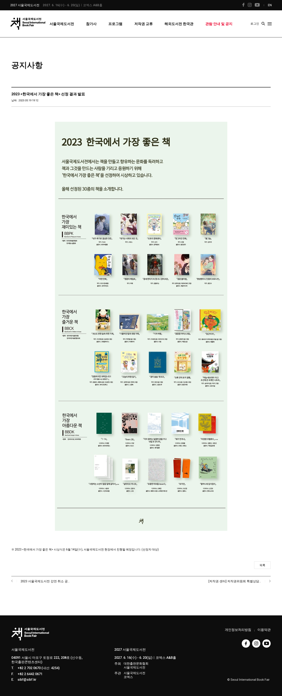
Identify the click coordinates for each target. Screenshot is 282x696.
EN (270, 5)
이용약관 (264, 630)
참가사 (91, 24)
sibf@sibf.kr (27, 680)
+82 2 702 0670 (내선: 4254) (39, 668)
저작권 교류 (143, 24)
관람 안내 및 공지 (218, 24)
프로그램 (115, 24)
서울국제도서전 (62, 24)
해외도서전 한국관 (179, 24)
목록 (262, 565)
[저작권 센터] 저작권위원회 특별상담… (235, 581)
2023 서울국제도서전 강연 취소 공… (45, 581)
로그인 (254, 23)
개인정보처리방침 (238, 630)
